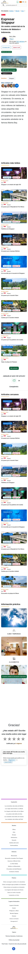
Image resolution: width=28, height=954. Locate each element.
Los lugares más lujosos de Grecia (14, 889)
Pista (11, 39)
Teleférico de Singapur (7, 229)
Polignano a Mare (14, 910)
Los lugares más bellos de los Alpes (14, 811)
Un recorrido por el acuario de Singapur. (13, 273)
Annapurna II (14, 921)
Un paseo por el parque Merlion (10, 251)
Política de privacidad (14, 940)
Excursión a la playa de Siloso (10, 593)
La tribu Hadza (14, 863)
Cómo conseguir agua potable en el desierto (14, 884)
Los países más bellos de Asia (14, 814)
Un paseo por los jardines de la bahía (12, 339)
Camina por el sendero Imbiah (10, 317)
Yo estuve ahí (6, 47)
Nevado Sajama (14, 913)
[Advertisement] (14, 143)
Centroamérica (14, 845)
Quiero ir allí (16, 47)
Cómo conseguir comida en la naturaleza (14, 881)
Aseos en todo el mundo (14, 892)
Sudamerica (14, 837)
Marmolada (14, 855)
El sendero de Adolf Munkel (14, 869)
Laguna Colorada (14, 905)
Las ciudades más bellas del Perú (14, 819)
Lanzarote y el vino (14, 895)
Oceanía (14, 840)
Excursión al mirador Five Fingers (14, 858)
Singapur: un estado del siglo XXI (11, 184)
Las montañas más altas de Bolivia (14, 806)
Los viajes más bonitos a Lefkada (14, 808)
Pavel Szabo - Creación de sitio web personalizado (14, 943)
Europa (14, 834)
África (14, 829)
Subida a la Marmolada (14, 866)
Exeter (14, 908)
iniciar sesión (8, 762)
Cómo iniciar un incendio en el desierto (14, 887)
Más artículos (14, 368)
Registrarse (12, 760)
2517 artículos (20, 41)
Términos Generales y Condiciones (14, 936)
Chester (14, 916)
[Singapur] (5, 182)
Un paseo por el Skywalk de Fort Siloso (12, 206)
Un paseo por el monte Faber (9, 295)
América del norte (14, 842)
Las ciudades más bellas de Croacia (14, 816)
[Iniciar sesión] (14, 380)
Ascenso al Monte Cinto (14, 861)
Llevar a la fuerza (14, 918)
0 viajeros (18, 743)
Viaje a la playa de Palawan (9, 362)
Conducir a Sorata (14, 871)
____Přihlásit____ (17, 2)
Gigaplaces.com (4, 2)
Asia (2, 182)
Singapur (11, 78)
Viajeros (14, 932)
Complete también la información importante (14, 676)
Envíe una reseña (6, 52)
